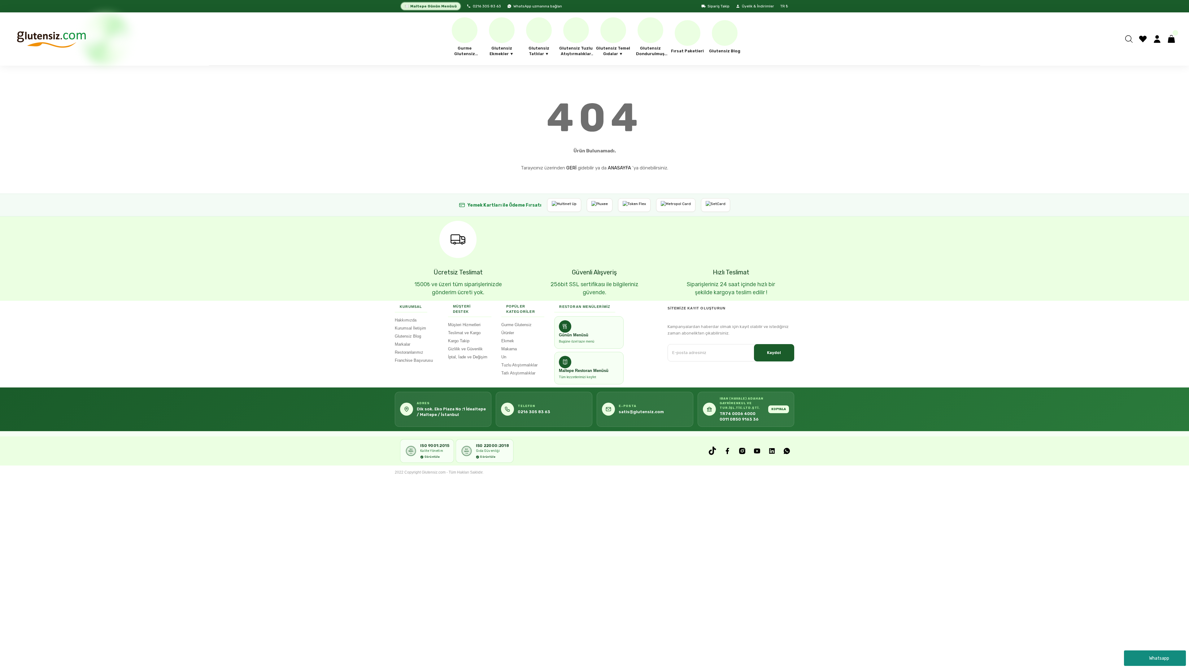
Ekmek (507, 341)
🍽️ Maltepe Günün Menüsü (431, 6)
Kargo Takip (458, 341)
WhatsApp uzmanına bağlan (537, 6)
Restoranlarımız (409, 352)
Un (503, 357)
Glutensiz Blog (408, 336)
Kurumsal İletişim (410, 328)
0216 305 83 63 (487, 6)
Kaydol (774, 352)
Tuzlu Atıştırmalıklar (519, 365)
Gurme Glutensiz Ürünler (516, 328)
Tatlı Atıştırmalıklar (518, 373)
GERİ (571, 168)
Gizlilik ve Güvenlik (465, 349)
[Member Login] (1157, 39)
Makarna (509, 349)
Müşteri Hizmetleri (464, 324)
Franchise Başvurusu (414, 360)
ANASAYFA (619, 168)
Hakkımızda (405, 320)
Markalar (402, 344)
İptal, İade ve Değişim (467, 357)
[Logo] (51, 39)
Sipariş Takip (719, 6)
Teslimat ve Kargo (464, 332)
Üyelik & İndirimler (758, 6)
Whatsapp (1159, 658)
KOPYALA (778, 409)
